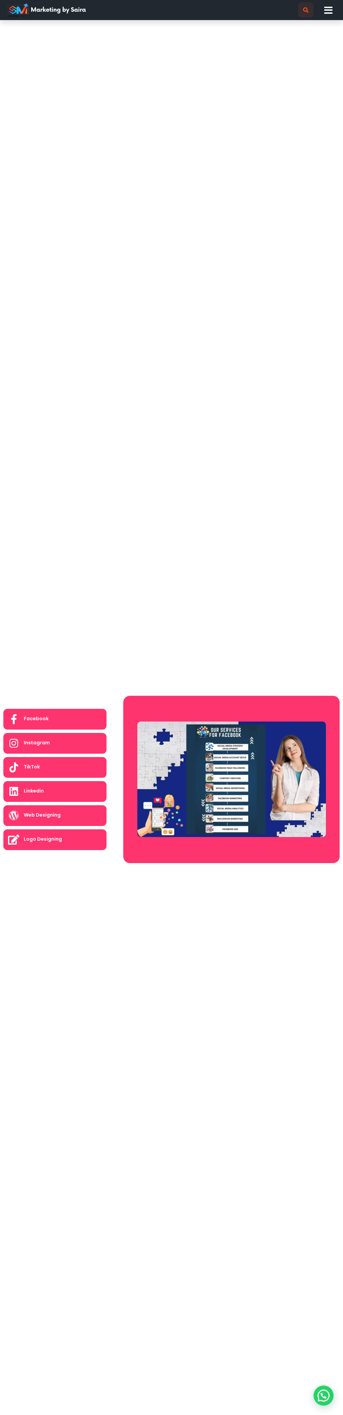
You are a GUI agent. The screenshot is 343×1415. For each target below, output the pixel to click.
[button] (306, 10)
